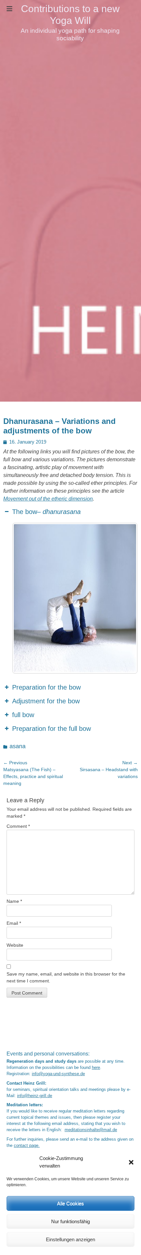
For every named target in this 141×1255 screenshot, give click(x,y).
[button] (131, 1162)
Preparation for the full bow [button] (51, 728)
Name (14, 901)
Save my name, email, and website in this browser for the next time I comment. (66, 977)
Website (15, 945)
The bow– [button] (46, 511)
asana (18, 746)
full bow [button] (23, 714)
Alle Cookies (70, 1203)
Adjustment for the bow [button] (46, 701)
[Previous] (26, 598)
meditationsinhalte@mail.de (91, 1130)
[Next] (124, 598)
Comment (18, 826)
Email (14, 923)
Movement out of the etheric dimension (48, 499)
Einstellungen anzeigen (70, 1239)
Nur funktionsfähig (70, 1221)
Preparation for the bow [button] (46, 687)
